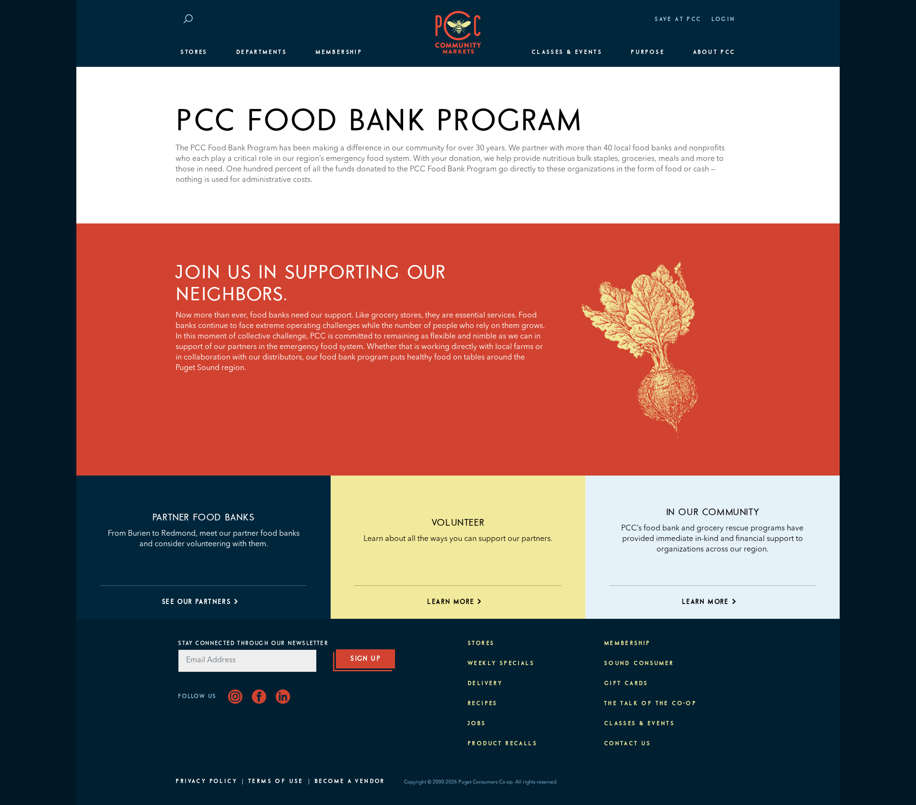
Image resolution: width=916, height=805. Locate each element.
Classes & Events (566, 52)
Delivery (485, 684)
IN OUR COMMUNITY (713, 512)
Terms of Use (275, 781)
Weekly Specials (501, 664)
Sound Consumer (639, 664)
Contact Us (627, 744)
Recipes (483, 704)
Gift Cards (626, 684)
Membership (338, 52)
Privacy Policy (206, 781)
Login (723, 19)
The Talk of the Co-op (650, 704)
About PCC (714, 52)
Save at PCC (678, 19)
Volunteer (458, 523)
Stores (193, 52)
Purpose (648, 52)
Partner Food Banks (203, 517)
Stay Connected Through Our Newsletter (253, 643)
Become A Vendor (349, 781)
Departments (261, 52)
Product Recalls (502, 744)
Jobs (477, 724)
